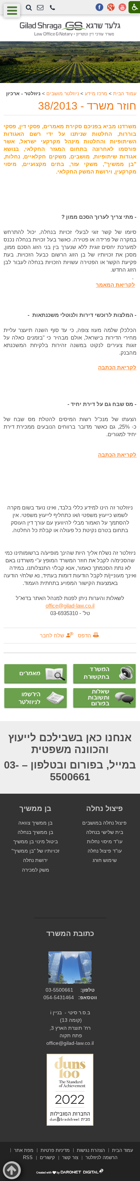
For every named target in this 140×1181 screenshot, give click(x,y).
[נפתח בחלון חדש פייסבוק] (99, 7)
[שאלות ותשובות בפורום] (104, 698)
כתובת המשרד (70, 933)
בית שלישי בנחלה (104, 832)
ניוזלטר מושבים (62, 93)
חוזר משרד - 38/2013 (87, 106)
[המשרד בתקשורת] (104, 674)
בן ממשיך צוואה (35, 823)
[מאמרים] (35, 674)
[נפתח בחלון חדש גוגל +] (111, 7)
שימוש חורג (105, 860)
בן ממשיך (35, 808)
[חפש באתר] (29, 7)
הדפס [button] (84, 635)
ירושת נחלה (35, 860)
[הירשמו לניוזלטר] (35, 698)
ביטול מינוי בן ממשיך (35, 841)
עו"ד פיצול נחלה (105, 851)
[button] (52, 8)
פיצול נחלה (104, 808)
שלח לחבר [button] (52, 635)
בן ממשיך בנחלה (35, 832)
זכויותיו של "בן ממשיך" (35, 851)
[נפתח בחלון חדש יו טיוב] (122, 7)
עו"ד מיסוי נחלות (104, 841)
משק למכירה (35, 870)
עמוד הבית (124, 93)
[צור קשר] (40, 7)
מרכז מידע (96, 93)
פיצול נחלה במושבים (104, 823)
